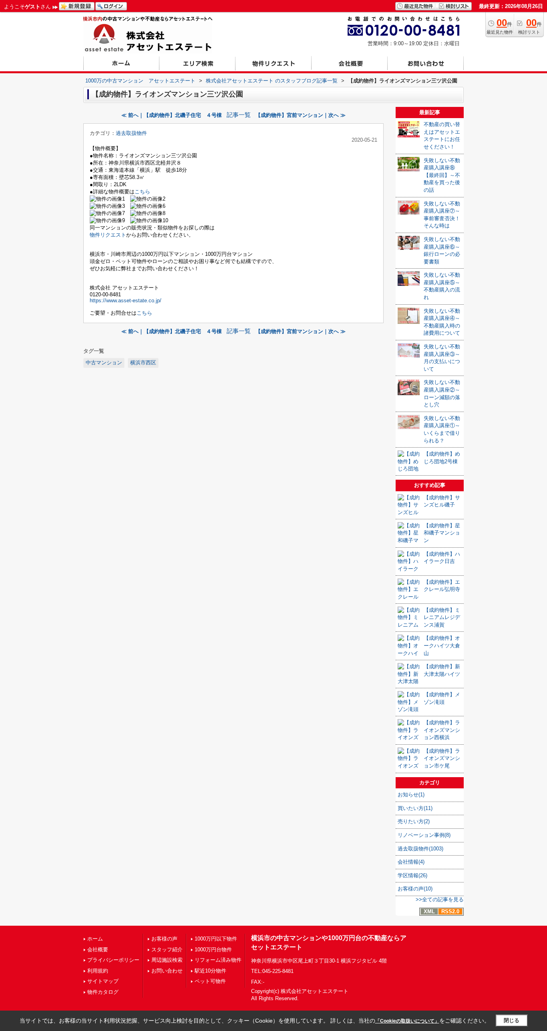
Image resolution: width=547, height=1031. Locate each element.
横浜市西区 (143, 363)
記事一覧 (239, 115)
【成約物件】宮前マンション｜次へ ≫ (300, 115)
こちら (142, 192)
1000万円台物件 (213, 950)
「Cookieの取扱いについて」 (407, 1021)
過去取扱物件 (131, 133)
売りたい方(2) (414, 821)
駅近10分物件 (210, 971)
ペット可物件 (210, 981)
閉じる (511, 1020)
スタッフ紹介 (167, 950)
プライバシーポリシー (113, 960)
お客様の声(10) (415, 889)
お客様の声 (164, 939)
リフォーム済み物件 (218, 960)
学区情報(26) (412, 875)
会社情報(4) (411, 862)
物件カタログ (103, 992)
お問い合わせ (167, 971)
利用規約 (97, 971)
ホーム (95, 939)
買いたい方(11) (415, 808)
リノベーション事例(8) (424, 835)
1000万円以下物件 (216, 939)
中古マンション (104, 363)
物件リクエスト (108, 235)
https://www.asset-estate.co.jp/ (125, 300)
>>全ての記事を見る (440, 899)
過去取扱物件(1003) (420, 849)
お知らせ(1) (411, 795)
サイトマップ (103, 981)
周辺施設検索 (167, 960)
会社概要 (97, 950)
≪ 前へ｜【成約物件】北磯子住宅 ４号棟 (171, 115)
